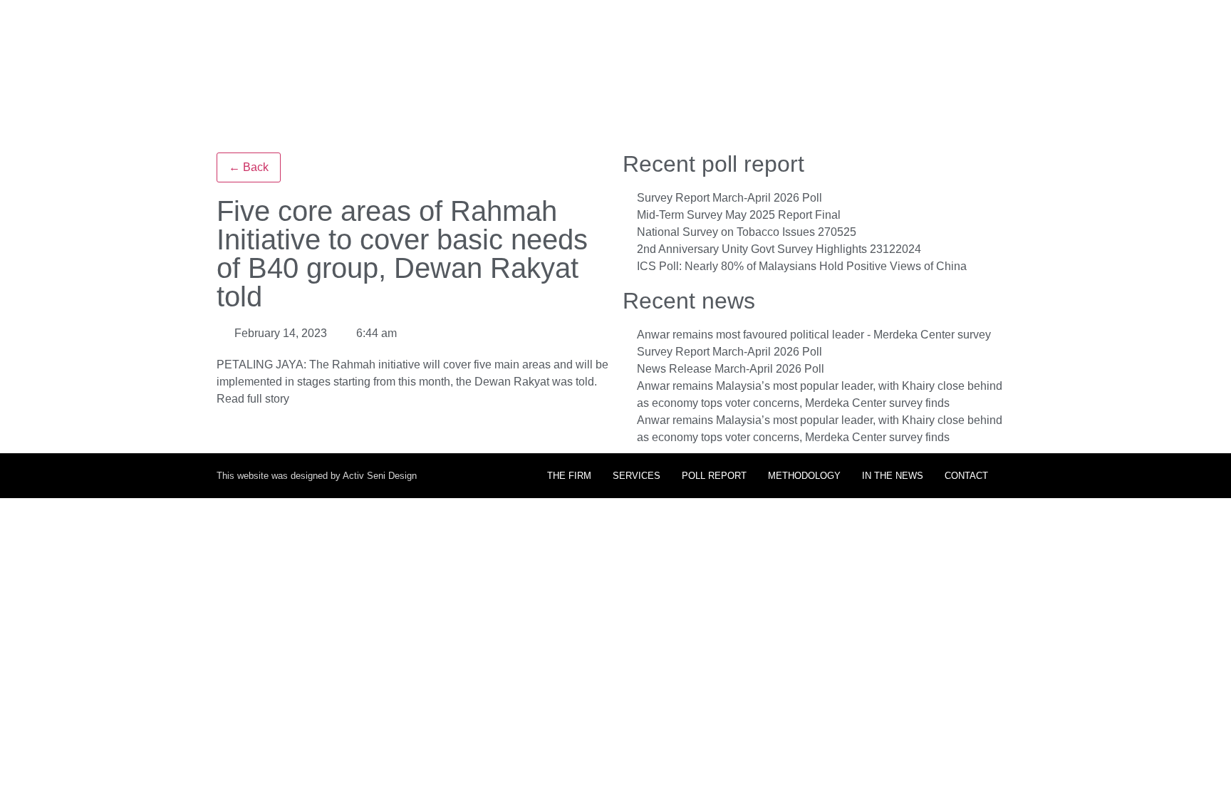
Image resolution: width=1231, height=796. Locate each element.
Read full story (253, 399)
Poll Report (714, 475)
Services (636, 475)
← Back (249, 167)
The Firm (569, 475)
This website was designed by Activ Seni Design (317, 475)
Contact (966, 475)
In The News (892, 475)
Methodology (804, 475)
